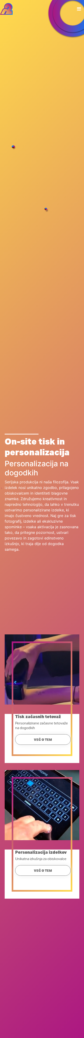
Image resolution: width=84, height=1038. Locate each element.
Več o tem (43, 740)
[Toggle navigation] (79, 8)
